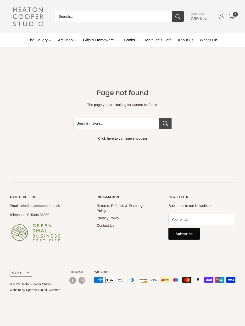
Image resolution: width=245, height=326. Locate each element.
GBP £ (17, 272)
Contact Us (105, 225)
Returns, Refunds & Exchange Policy (120, 208)
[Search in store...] (165, 123)
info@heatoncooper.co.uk (40, 206)
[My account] (221, 16)
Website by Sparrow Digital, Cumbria (35, 290)
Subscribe (184, 234)
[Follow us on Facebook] (72, 280)
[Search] (178, 16)
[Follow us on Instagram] (81, 280)
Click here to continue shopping (122, 138)
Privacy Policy (108, 218)
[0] (231, 16)
